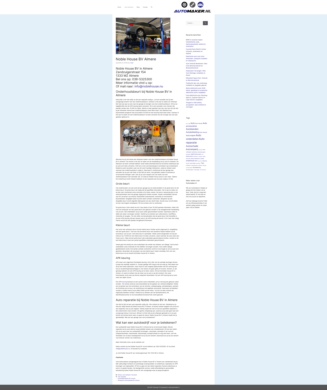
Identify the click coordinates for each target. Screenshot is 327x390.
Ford (202, 154)
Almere (120, 375)
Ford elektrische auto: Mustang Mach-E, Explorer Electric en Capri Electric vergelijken (196, 98)
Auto (193, 123)
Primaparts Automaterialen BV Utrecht (129, 380)
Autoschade (192, 146)
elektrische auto (196, 154)
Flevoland (134, 375)
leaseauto (197, 158)
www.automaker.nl (174, 387)
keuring (124, 282)
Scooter (188, 163)
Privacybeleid (163, 387)
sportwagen (193, 163)
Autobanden (192, 129)
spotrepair (198, 163)
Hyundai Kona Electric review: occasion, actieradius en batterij (196, 51)
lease (192, 158)
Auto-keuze (198, 123)
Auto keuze (203, 132)
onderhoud (190, 161)
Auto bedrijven (128, 7)
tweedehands (194, 165)
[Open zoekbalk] (151, 7)
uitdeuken (200, 165)
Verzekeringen (189, 169)
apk (189, 123)
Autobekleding (192, 132)
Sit (154, 387)
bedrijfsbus (194, 152)
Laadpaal (200, 156)
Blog (138, 7)
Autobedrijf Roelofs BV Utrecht (126, 378)
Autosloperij (192, 149)
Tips (202, 163)
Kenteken (195, 156)
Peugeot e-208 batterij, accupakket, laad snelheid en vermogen (196, 105)
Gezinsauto (189, 156)
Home (119, 7)
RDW (196, 161)
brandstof (188, 154)
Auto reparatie (122, 376)
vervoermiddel (189, 167)
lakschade (188, 158)
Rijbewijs (205, 161)
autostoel (200, 149)
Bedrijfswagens (201, 152)
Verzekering (197, 167)
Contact (145, 7)
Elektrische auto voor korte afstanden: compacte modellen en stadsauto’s (196, 59)
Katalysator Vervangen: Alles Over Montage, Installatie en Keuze (196, 73)
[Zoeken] (205, 23)
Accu (187, 123)
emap (156, 387)
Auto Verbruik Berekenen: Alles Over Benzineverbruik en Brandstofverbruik (196, 66)
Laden (204, 156)
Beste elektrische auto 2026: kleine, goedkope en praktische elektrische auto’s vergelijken (196, 90)
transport (188, 165)
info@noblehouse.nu (148, 86)
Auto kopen (191, 135)
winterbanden (203, 169)
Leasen (202, 158)
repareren (200, 161)
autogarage (120, 313)
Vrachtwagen (196, 169)
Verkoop (204, 165)
